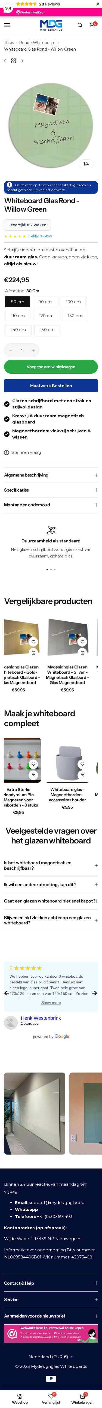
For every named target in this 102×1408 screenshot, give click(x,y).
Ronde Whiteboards (38, 42)
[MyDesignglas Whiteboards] (51, 25)
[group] (51, 125)
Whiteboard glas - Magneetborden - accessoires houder (67, 794)
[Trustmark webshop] (51, 1335)
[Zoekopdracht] (80, 25)
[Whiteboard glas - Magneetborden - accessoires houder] (67, 760)
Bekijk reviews (40, 236)
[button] (54, 569)
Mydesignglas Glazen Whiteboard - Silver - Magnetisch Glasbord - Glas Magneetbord (67, 674)
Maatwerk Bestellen (51, 385)
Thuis (9, 42)
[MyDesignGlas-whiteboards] (11, 1023)
